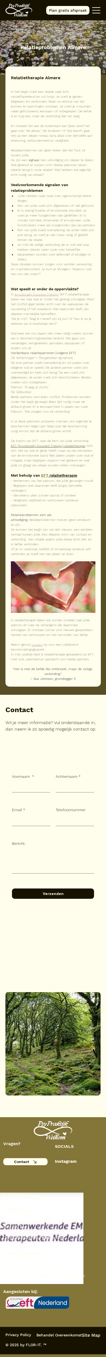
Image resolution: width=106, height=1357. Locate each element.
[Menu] (96, 10)
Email (18, 810)
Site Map (91, 1335)
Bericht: (18, 843)
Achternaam (68, 776)
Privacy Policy (18, 1335)
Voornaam (23, 776)
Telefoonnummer (71, 810)
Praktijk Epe (16, 1210)
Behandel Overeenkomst (59, 1335)
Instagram (66, 1161)
